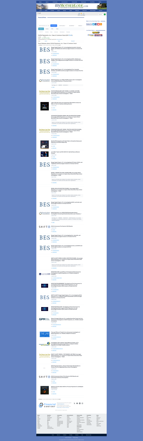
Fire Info (58, 425)
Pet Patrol (58, 424)
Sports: (48, 420)
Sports (47, 2)
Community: (59, 415)
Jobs (87, 416)
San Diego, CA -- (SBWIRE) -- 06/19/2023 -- (60, 85)
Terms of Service (68, 437)
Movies (68, 416)
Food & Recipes (69, 421)
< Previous (40, 45)
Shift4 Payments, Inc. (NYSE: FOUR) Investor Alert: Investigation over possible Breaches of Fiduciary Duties (66, 80)
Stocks (47, 28)
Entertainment (65, 2)
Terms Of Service (66, 407)
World (58, 10)
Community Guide (60, 421)
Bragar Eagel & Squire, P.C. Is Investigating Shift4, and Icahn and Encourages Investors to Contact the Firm (66, 203)
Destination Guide (60, 422)
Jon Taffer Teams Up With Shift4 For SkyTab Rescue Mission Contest (65, 152)
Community (55, 2)
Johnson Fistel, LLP (55, 370)
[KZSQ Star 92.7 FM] (90, 35)
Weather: (49, 415)
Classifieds (92, 2)
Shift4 (54, 146)
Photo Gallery (99, 423)
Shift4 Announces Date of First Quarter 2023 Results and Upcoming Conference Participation (64, 377)
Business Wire (54, 148)
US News (52, 10)
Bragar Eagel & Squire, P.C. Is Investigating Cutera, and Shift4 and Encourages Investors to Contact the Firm (66, 246)
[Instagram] (82, 405)
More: (98, 415)
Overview (47, 32)
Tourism (100, 10)
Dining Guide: (79, 415)
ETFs (52, 28)
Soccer (48, 425)
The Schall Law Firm (55, 289)
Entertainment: (70, 415)
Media (100, 2)
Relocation (78, 430)
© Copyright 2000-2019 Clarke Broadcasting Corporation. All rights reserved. (71, 439)
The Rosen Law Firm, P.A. (56, 360)
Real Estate (83, 2)
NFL (47, 421)
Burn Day (48, 416)
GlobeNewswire (55, 55)
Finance (78, 428)
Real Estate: (79, 425)
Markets (41, 28)
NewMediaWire (54, 125)
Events (58, 416)
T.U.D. (97, 422)
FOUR (70, 35)
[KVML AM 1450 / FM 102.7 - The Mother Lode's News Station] (96, 32)
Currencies (56, 32)
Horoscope (69, 418)
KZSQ (68, 425)
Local (41, 10)
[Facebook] (77, 405)
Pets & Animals (89, 424)
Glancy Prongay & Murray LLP (57, 324)
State (46, 10)
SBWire (53, 87)
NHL (48, 424)
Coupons (98, 424)
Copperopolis (79, 424)
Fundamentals (79, 427)
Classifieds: (89, 415)
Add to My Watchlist (59, 39)
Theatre (68, 417)
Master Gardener (80, 431)
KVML (68, 424)
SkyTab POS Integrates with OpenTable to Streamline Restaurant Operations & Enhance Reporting (66, 141)
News (40, 2)
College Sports (49, 427)
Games (68, 419)
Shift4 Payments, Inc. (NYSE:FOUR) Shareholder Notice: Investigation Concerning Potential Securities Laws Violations (66, 213)
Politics (38, 423)
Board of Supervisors (100, 421)
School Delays (92, 10)
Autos (88, 418)
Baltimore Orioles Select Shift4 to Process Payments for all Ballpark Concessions (67, 387)
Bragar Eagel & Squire (56, 53)
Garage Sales (89, 423)
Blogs (58, 419)
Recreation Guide (60, 423)
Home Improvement (80, 429)
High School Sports (50, 428)
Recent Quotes (62, 25)
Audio (97, 416)
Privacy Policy (59, 407)
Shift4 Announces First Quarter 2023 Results (62, 226)
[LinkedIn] (80, 405)
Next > (59, 45)
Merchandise (89, 417)
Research (73, 41)
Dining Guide (74, 2)
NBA (48, 423)
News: (38, 415)
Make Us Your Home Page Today (93, 21)
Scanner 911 (99, 417)
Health (58, 418)
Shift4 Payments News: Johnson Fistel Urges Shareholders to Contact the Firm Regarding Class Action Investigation (65, 366)
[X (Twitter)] (74, 405)
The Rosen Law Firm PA (56, 97)
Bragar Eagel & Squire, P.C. (56, 301)
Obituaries (85, 10)
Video (97, 419)
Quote (46, 41)
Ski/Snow (48, 418)
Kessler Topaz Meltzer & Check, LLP (58, 348)
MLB (48, 422)
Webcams (77, 10)
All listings (78, 416)
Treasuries (68, 32)
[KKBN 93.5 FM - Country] (98, 35)
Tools (57, 28)
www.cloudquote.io (61, 403)
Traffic (70, 10)
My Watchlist (71, 25)
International (62, 32)
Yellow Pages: (99, 425)
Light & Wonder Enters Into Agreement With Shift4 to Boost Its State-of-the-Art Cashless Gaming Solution (66, 103)
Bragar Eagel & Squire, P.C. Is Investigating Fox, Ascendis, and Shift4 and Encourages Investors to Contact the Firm (65, 236)
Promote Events (89, 421)
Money (64, 10)
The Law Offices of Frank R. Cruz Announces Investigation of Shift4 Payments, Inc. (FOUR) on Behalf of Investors (65, 333)
